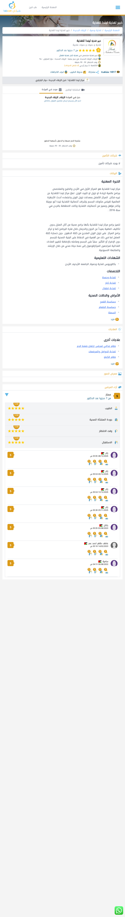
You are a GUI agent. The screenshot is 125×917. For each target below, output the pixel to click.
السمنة (112, 312)
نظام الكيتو (110, 357)
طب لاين (33, 7)
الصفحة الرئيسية (49, 7)
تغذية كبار (110, 283)
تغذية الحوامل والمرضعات (102, 351)
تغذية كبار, (74, 55)
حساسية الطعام (107, 307)
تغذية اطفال (64, 55)
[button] (117, 7)
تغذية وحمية (95, 30)
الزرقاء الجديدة (79, 30)
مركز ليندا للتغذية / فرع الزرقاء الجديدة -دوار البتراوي (60, 80)
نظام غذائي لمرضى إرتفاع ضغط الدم (96, 346)
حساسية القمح (108, 301)
